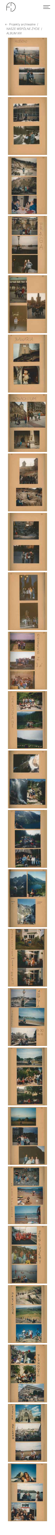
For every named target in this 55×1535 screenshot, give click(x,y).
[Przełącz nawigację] (46, 7)
